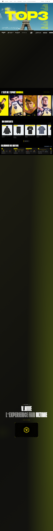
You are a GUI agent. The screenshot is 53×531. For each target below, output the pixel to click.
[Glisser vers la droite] (50, 123)
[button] (46, 1)
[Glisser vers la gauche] (48, 123)
